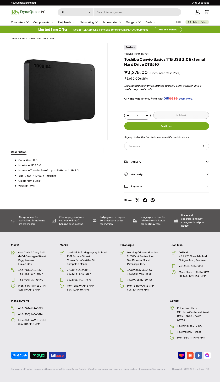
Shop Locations (200, 2)
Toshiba (128, 53)
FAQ (178, 22)
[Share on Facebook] (145, 200)
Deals (148, 22)
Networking (87, 22)
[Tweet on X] (137, 200)
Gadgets (131, 22)
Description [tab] (18, 151)
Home (14, 38)
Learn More (185, 98)
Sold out (181, 115)
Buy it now (167, 125)
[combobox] (119, 12)
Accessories (110, 22)
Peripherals (64, 22)
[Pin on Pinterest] (152, 200)
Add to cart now (167, 29)
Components (41, 22)
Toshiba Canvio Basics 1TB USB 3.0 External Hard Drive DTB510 (39, 38)
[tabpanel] (59, 173)
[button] (207, 12)
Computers (18, 22)
